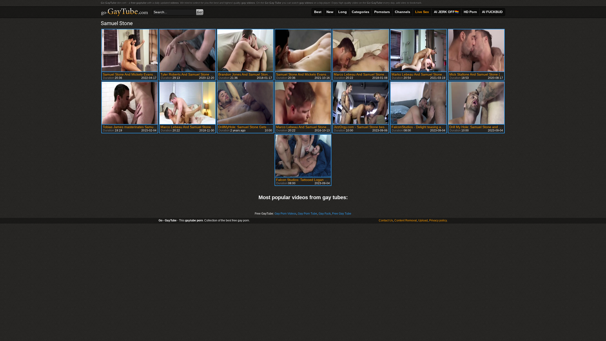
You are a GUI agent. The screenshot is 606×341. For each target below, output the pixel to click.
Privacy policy (438, 220)
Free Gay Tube (341, 213)
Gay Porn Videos (285, 213)
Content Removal (405, 220)
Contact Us (386, 220)
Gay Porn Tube (307, 213)
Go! (200, 12)
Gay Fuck (325, 213)
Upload (423, 220)
